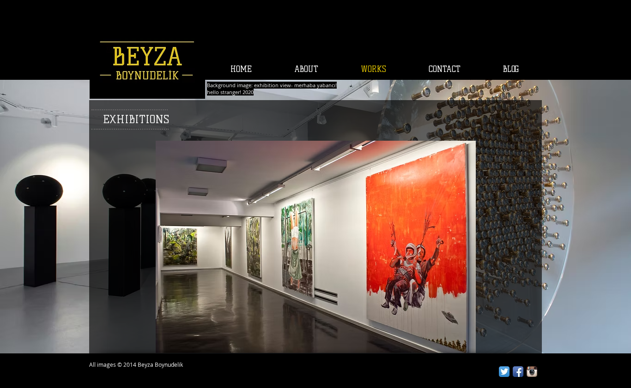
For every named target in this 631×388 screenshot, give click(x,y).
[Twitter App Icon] (504, 371)
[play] (453, 345)
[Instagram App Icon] (532, 371)
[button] (316, 246)
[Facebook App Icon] (518, 371)
